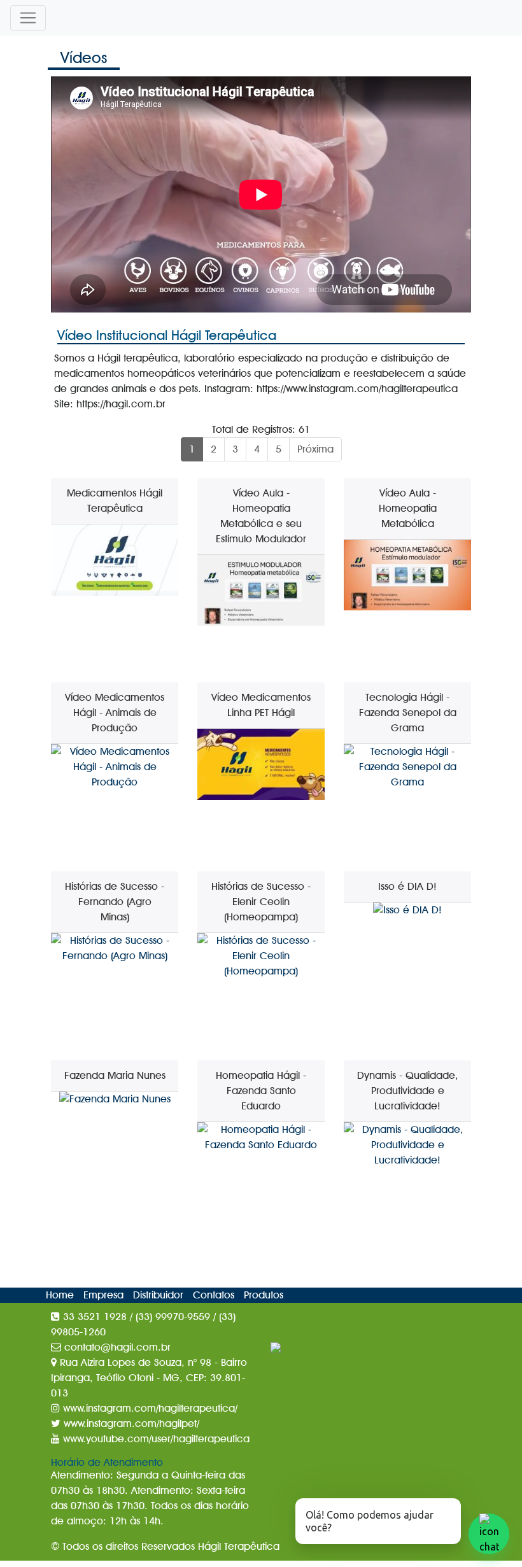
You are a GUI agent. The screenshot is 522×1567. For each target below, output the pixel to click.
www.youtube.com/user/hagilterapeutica (155, 1439)
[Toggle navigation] (28, 18)
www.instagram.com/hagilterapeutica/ (148, 1408)
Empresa (105, 1295)
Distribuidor (160, 1295)
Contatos (215, 1295)
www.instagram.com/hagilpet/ (129, 1423)
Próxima (315, 449)
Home (61, 1295)
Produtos (263, 1295)
